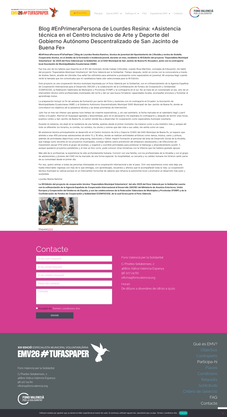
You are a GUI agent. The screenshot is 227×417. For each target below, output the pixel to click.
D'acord (183, 413)
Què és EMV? (112, 13)
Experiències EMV (158, 13)
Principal (98, 13)
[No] (223, 413)
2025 (50, 229)
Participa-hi (130, 13)
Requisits (209, 379)
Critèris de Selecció (200, 391)
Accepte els (59, 308)
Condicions (207, 373)
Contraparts (206, 355)
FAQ (144, 13)
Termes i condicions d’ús (66, 308)
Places (211, 367)
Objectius (208, 350)
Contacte (178, 13)
